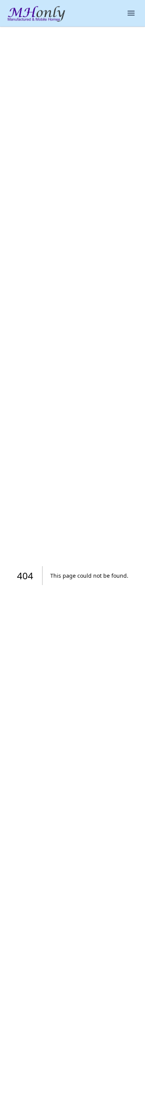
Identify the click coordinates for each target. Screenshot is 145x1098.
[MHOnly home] (36, 13)
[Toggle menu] (131, 13)
